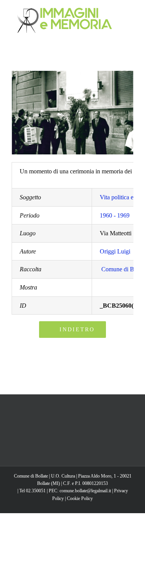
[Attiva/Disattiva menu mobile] (130, 12)
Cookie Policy (80, 498)
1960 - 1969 (115, 215)
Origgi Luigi (115, 251)
